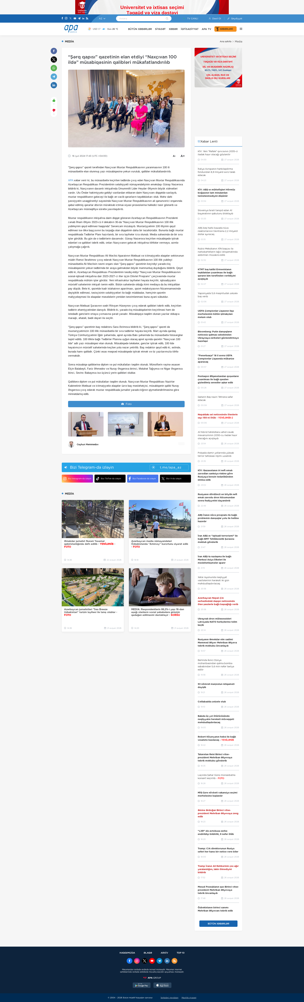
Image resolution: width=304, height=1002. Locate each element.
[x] (144, 961)
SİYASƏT (160, 29)
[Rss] (87, 18)
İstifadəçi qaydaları (169, 997)
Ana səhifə (225, 41)
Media (238, 41)
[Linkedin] (83, 18)
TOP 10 (180, 952)
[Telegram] (79, 18)
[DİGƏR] (239, 29)
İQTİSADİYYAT (190, 29)
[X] (70, 18)
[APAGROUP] (152, 978)
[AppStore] (162, 986)
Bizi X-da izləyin (173, 478)
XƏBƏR (173, 29)
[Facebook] (62, 18)
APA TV (206, 29)
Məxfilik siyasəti (189, 997)
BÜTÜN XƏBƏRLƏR (140, 29)
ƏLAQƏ (148, 952)
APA (70, 180)
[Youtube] (75, 18)
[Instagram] (66, 18)
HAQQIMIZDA (127, 952)
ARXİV (164, 952)
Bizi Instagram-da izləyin (79, 478)
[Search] (167, 18)
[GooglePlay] (142, 986)
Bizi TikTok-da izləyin (111, 478)
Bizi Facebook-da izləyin (144, 478)
